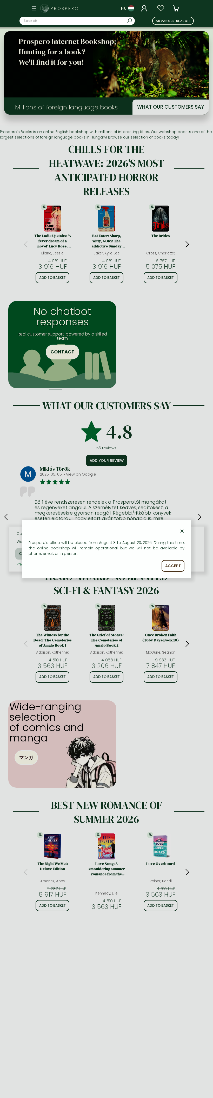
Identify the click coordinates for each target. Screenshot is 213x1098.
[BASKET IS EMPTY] (176, 8)
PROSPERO (65, 8)
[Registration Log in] (145, 8)
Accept (173, 565)
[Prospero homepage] (44, 8)
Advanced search (173, 21)
